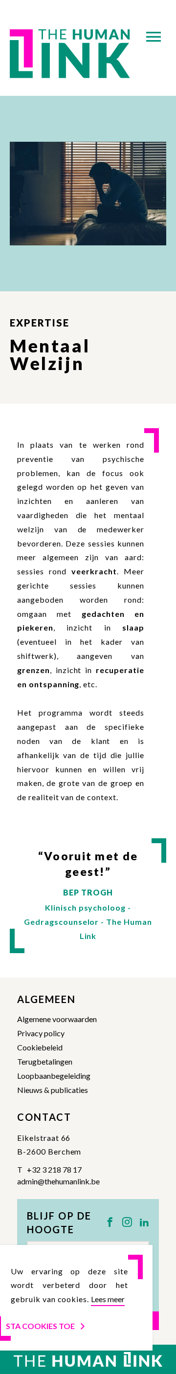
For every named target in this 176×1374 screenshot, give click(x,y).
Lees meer (108, 1299)
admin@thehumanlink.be (58, 1181)
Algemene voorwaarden (57, 1019)
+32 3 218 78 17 (54, 1169)
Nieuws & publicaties (52, 1089)
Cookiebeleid (40, 1047)
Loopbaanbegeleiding (53, 1075)
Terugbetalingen (44, 1061)
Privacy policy (41, 1033)
